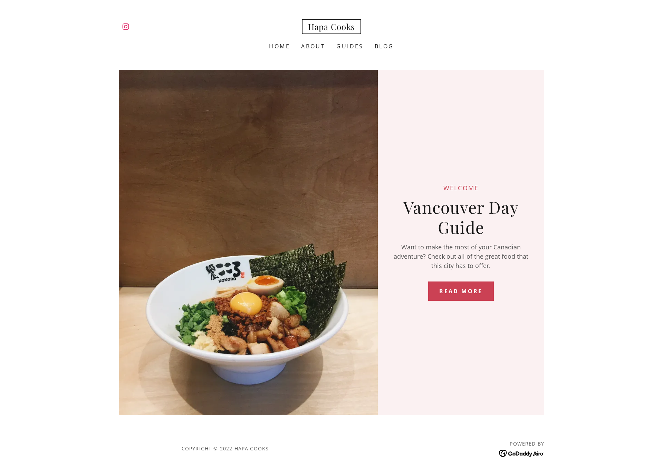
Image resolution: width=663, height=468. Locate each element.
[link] (126, 27)
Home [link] (279, 46)
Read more (461, 291)
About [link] (313, 46)
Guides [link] (350, 46)
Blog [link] (384, 46)
